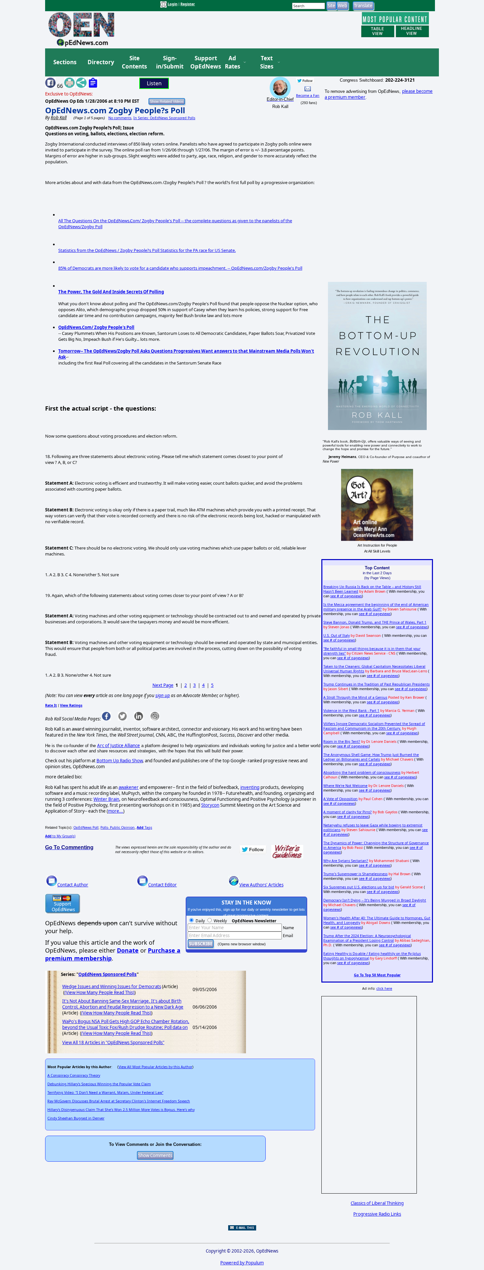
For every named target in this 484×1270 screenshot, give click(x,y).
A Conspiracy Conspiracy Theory (73, 1075)
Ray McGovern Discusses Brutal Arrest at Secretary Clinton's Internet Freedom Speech (118, 1101)
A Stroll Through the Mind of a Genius (355, 697)
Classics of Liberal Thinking (377, 1203)
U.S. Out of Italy (336, 635)
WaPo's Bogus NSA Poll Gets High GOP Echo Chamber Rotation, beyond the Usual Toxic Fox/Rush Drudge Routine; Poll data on (125, 1024)
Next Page (163, 685)
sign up (162, 695)
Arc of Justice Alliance (118, 745)
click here (384, 988)
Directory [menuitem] (100, 62)
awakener (129, 787)
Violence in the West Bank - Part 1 (351, 710)
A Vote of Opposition (340, 799)
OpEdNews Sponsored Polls (107, 974)
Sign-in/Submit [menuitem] (169, 62)
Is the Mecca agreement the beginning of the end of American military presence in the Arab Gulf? (376, 606)
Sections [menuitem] (64, 62)
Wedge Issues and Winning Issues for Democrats (111, 986)
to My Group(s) (60, 836)
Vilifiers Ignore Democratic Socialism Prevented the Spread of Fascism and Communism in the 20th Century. (374, 726)
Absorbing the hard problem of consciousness (361, 772)
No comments (119, 118)
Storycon (210, 805)
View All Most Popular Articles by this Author (155, 1067)
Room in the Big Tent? (341, 741)
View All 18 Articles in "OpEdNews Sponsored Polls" (113, 1042)
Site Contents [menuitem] (134, 62)
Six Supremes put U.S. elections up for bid (358, 887)
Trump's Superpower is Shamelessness (355, 874)
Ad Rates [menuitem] (232, 62)
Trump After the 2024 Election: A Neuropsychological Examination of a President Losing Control (367, 938)
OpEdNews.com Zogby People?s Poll (115, 110)
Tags (144, 827)
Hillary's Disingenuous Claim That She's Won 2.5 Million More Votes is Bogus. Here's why (121, 1109)
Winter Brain (106, 799)
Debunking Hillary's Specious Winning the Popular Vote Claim (99, 1084)
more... (115, 811)
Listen (154, 83)
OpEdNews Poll (85, 827)
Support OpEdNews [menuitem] (203, 62)
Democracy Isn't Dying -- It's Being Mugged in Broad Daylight (374, 900)
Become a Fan (307, 95)
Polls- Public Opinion (117, 827)
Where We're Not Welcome (345, 785)
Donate (128, 950)
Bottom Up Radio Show (119, 761)
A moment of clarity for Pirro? (347, 812)
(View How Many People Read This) (99, 992)
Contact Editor (162, 885)
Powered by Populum (242, 1263)
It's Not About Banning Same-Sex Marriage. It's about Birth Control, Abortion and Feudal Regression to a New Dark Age (122, 1004)
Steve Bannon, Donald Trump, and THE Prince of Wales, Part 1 (374, 622)
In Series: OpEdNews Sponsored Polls (164, 118)
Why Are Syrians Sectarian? (345, 860)
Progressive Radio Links (377, 1214)
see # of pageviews (346, 596)
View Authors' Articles (261, 885)
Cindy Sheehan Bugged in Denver (75, 1118)
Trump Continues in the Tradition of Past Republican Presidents (376, 684)
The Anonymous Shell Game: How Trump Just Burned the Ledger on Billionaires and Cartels (371, 757)
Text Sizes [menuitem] (266, 62)
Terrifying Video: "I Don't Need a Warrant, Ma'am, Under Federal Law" (105, 1092)
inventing (249, 787)
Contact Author (72, 885)
